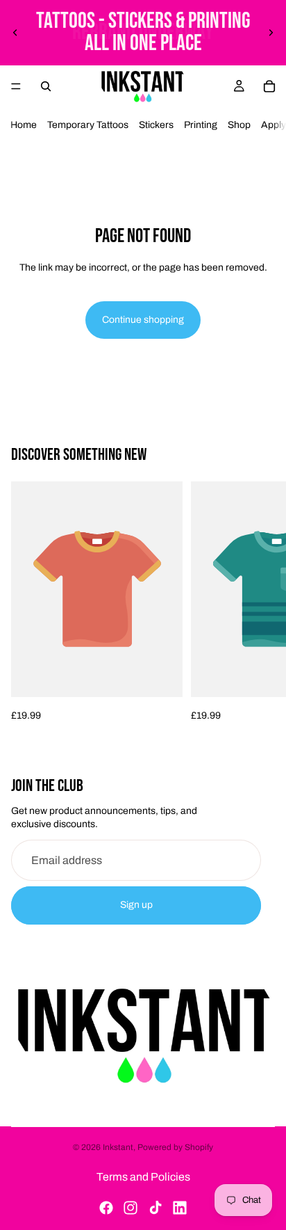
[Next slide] (270, 32)
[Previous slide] (15, 32)
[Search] (46, 86)
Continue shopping (143, 319)
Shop (239, 125)
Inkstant (118, 1147)
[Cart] (269, 86)
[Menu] (16, 86)
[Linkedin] (179, 1207)
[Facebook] (106, 1207)
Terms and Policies (143, 1177)
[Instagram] (130, 1207)
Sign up (136, 905)
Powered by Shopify (175, 1147)
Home (23, 125)
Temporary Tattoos (87, 125)
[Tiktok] (155, 1207)
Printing (200, 125)
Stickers (156, 125)
